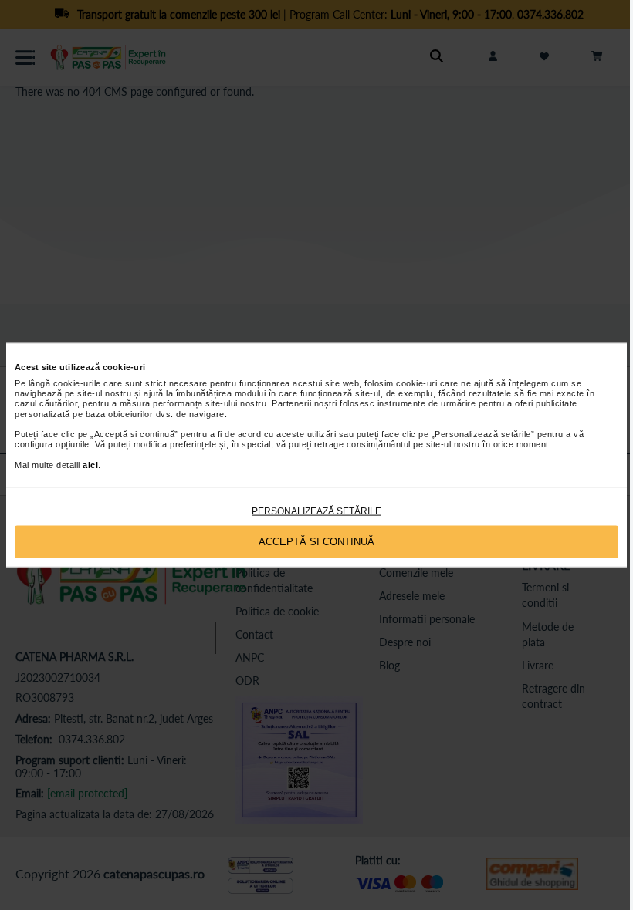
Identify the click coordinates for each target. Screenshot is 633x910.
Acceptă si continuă (316, 542)
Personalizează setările (316, 510)
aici (90, 464)
